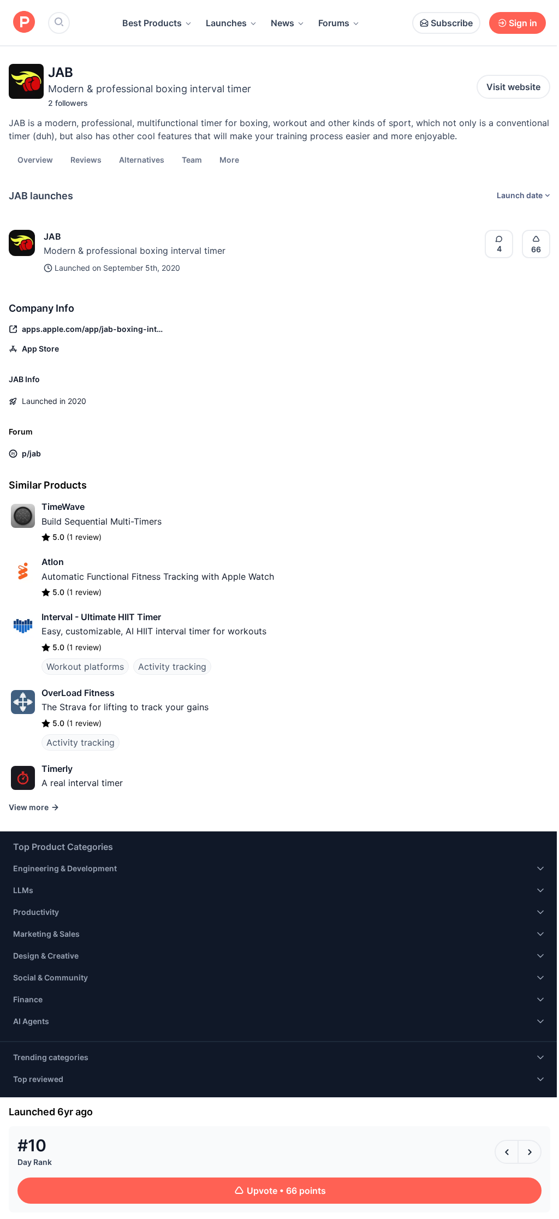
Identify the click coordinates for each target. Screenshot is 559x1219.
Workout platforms (85, 666)
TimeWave (63, 506)
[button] (229, 159)
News (282, 22)
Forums (333, 22)
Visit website (513, 86)
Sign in (523, 22)
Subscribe (452, 22)
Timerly (57, 768)
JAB (52, 236)
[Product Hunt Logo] (24, 22)
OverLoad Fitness (78, 692)
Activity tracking (172, 666)
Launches (226, 22)
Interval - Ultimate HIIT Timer (101, 616)
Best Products (152, 22)
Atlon (52, 561)
